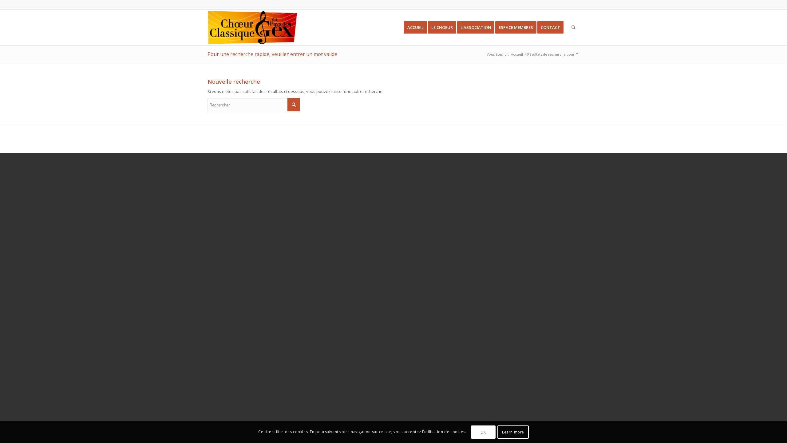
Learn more (513, 432)
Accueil (517, 54)
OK (483, 432)
